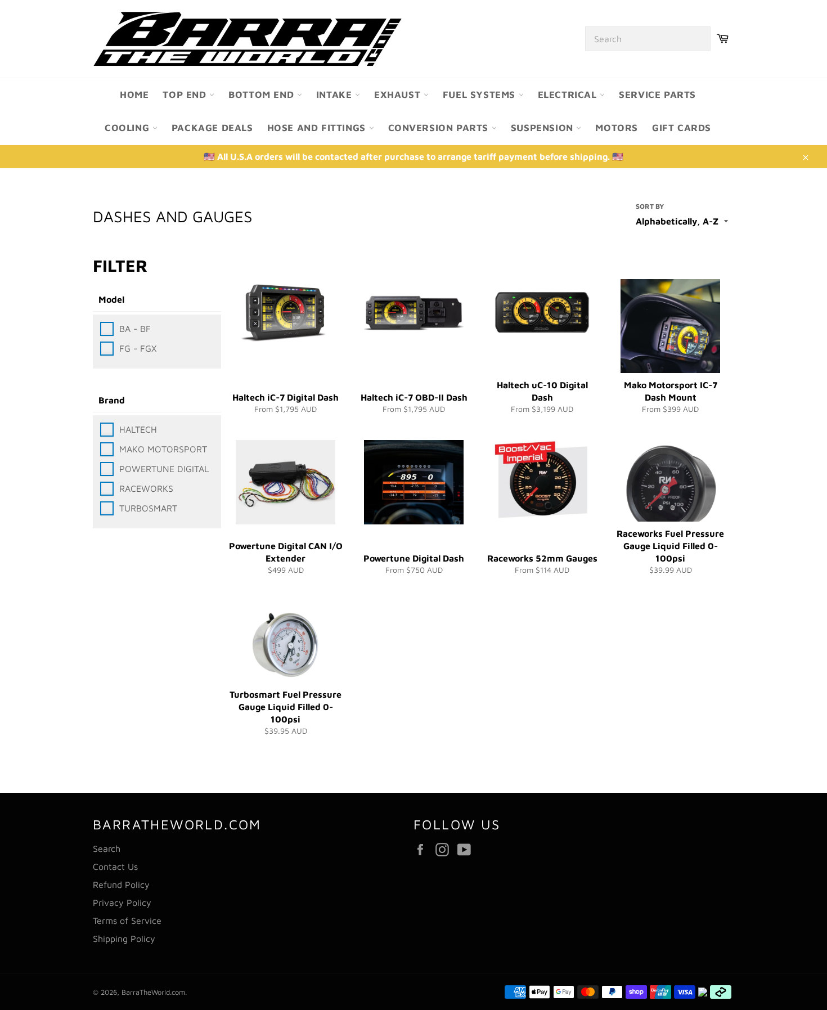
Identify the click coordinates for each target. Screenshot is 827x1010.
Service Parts (657, 94)
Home (134, 94)
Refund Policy (121, 884)
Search (106, 848)
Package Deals (212, 127)
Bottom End (262, 94)
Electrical (569, 94)
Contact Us (115, 866)
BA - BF (135, 329)
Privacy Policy (122, 902)
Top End (186, 94)
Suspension (544, 127)
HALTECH (138, 429)
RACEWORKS (146, 488)
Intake (335, 94)
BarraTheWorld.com (153, 992)
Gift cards (681, 127)
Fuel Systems (481, 94)
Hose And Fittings (318, 127)
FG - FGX (137, 348)
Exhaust (399, 94)
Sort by (650, 206)
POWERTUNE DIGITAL (164, 469)
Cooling (128, 127)
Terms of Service (127, 920)
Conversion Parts (440, 127)
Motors (616, 127)
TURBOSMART (148, 508)
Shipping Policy (124, 938)
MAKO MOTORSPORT (163, 449)
